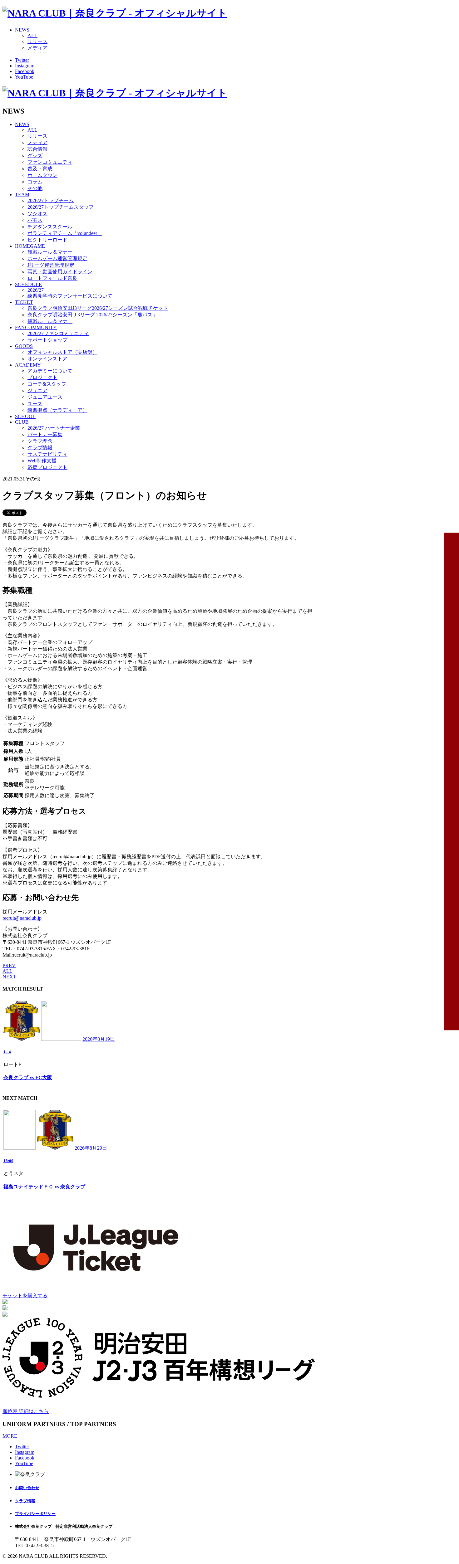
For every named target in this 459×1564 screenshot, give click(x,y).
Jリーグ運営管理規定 (50, 265)
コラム (34, 181)
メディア (37, 48)
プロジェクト (42, 377)
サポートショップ (47, 340)
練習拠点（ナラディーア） (57, 410)
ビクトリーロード (47, 239)
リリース (37, 41)
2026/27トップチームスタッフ (60, 207)
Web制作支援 (42, 460)
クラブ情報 (39, 447)
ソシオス (37, 213)
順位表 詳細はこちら (25, 1411)
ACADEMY (28, 365)
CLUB (22, 422)
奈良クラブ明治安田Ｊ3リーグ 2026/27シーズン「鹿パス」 (92, 314)
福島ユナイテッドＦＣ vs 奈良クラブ (44, 1186)
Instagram (24, 65)
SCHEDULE (28, 284)
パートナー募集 (44, 434)
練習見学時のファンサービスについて (69, 296)
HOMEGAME (30, 246)
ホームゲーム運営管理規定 (57, 258)
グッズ (34, 155)
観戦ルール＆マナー (49, 252)
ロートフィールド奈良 (52, 278)
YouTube (24, 77)
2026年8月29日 (91, 1148)
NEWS (22, 29)
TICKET (24, 302)
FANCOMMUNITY (36, 327)
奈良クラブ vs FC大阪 (27, 1077)
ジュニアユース (44, 397)
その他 (34, 188)
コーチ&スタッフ (46, 384)
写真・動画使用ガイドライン (59, 271)
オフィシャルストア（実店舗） (62, 352)
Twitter (22, 60)
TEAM (22, 194)
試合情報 (37, 149)
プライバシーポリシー (35, 1513)
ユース (34, 403)
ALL (32, 35)
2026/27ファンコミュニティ (58, 333)
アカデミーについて (49, 370)
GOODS (24, 346)
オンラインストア (47, 358)
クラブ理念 (39, 441)
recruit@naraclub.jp (22, 918)
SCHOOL (25, 416)
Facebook (24, 71)
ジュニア (37, 390)
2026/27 (35, 290)
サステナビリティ (47, 454)
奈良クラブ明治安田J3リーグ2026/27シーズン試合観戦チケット (97, 308)
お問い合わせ (27, 1487)
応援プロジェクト (47, 467)
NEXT (9, 976)
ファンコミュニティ (49, 162)
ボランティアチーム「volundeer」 (64, 233)
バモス (34, 220)
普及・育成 (39, 168)
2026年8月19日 (98, 1039)
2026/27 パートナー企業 (53, 428)
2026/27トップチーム (50, 200)
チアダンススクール (49, 226)
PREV (9, 965)
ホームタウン (42, 175)
